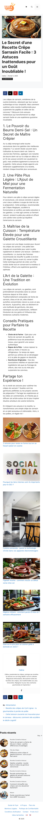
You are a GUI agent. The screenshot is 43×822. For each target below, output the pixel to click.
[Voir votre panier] (26, 7)
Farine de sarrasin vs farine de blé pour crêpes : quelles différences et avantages (21, 744)
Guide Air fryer (13, 805)
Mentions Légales (11, 809)
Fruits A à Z (34, 812)
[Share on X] (10, 93)
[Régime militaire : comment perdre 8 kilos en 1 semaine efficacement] (21, 600)
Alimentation (7, 79)
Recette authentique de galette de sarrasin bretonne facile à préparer (20, 775)
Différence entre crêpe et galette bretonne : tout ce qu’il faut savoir (20, 754)
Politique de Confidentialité (28, 809)
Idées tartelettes (18, 815)
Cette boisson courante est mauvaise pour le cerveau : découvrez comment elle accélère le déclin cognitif (21, 717)
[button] (31, 7)
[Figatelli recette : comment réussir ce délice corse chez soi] (21, 568)
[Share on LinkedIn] (20, 93)
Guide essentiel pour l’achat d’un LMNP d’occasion (20, 796)
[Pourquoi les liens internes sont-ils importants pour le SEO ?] (21, 467)
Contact (25, 812)
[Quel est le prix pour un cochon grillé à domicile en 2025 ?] (21, 632)
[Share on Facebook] (5, 93)
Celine (4, 76)
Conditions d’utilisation (13, 812)
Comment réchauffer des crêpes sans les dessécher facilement (19, 786)
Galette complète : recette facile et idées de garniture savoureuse (19, 765)
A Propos (23, 805)
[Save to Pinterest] (15, 93)
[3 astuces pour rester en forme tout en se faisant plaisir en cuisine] (21, 430)
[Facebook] (21, 690)
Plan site (32, 805)
